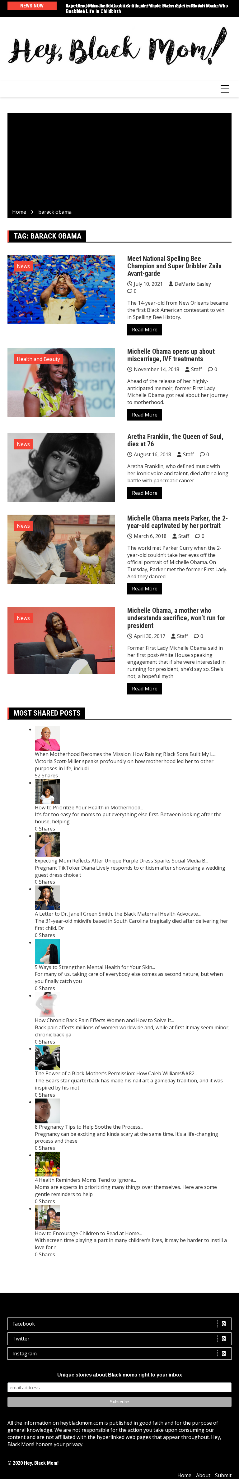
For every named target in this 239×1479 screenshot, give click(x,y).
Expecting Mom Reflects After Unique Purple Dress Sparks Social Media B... (121, 860)
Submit (223, 1475)
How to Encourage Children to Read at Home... (88, 1233)
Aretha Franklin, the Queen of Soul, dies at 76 (175, 440)
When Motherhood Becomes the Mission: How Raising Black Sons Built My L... (125, 754)
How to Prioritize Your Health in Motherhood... (89, 807)
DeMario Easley (193, 283)
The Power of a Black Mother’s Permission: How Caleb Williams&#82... (116, 1073)
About (203, 1475)
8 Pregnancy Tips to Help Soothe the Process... (89, 1126)
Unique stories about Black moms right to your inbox (119, 1374)
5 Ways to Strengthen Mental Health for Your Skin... (95, 967)
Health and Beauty (38, 359)
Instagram (24, 1353)
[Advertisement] (119, 161)
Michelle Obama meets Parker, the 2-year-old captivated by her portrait (177, 522)
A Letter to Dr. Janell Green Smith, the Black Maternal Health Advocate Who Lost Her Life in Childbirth (147, 8)
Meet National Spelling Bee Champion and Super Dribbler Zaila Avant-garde (174, 266)
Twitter (21, 1338)
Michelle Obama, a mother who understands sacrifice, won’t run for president (176, 618)
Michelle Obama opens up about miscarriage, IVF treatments (171, 355)
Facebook (23, 1323)
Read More (144, 329)
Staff (196, 369)
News (23, 266)
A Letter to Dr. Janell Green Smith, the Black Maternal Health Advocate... (118, 913)
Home (184, 1475)
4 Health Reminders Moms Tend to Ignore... (85, 1179)
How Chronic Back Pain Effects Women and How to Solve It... (104, 1020)
